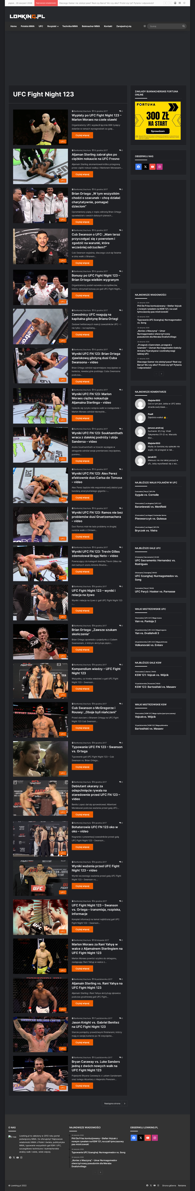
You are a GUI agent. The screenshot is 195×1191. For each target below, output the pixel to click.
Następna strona (112, 1103)
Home (14, 26)
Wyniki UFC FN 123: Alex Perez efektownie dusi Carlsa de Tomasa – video (97, 478)
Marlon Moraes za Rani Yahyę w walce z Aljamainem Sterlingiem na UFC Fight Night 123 (97, 949)
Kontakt (108, 26)
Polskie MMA (27, 26)
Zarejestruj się (123, 26)
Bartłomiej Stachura (82, 111)
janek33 (152, 457)
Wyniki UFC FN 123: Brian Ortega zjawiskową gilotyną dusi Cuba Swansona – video (96, 358)
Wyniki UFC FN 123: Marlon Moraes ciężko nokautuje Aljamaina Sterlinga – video (92, 398)
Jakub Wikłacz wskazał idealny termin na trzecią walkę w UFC (88, 3)
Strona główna (169, 1185)
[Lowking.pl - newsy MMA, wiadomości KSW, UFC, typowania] (27, 17)
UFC (41, 26)
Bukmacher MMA (91, 26)
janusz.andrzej (155, 427)
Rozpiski (51, 26)
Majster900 (154, 400)
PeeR (150, 414)
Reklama (182, 1185)
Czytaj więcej (82, 135)
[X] (14, 1157)
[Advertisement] (97, 57)
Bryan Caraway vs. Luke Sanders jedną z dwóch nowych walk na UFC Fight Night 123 (96, 1066)
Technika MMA (70, 26)
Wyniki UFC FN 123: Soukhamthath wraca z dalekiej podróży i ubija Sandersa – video (97, 437)
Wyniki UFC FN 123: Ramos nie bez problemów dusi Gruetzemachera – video (97, 517)
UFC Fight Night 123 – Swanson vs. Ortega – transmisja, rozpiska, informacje (96, 909)
